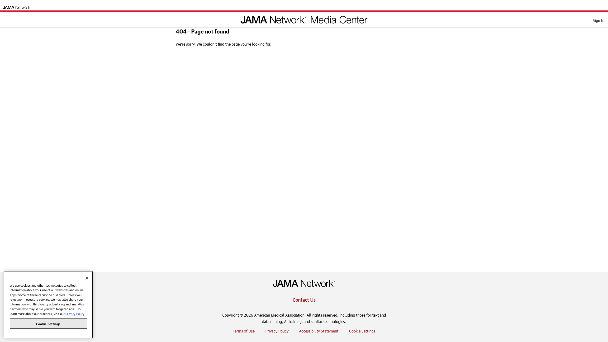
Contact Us (304, 299)
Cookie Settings (362, 330)
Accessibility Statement (318, 330)
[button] (7, 19)
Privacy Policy (277, 330)
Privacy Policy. (75, 313)
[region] (48, 304)
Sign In (598, 20)
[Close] (87, 278)
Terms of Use (244, 330)
